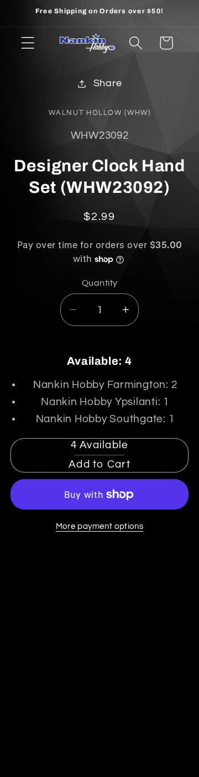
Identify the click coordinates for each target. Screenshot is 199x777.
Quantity (100, 283)
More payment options (100, 526)
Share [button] (107, 83)
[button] (28, 43)
